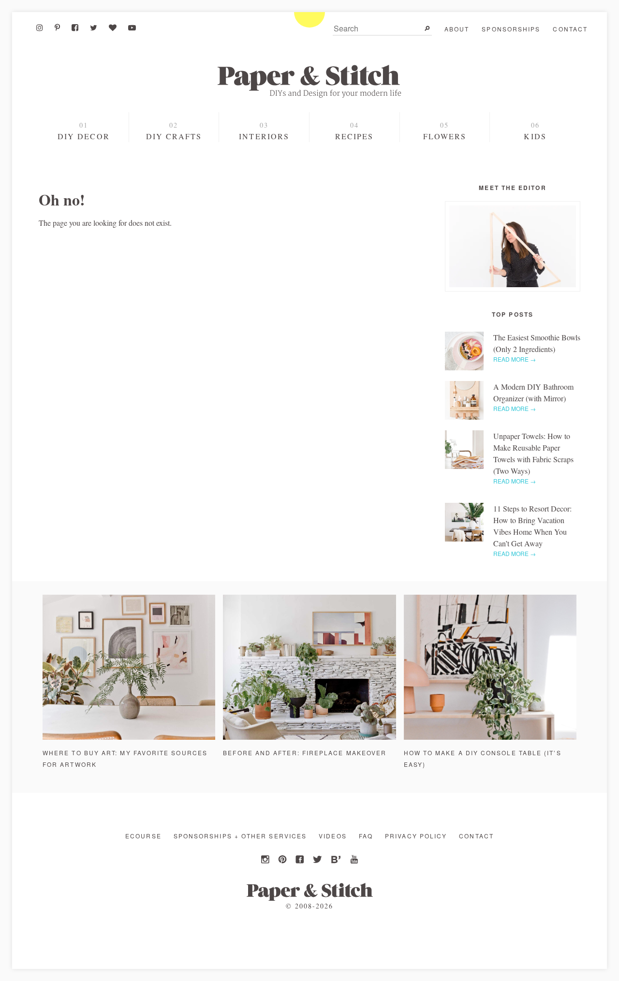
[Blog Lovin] (113, 27)
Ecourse (143, 836)
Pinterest (283, 859)
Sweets (354, 155)
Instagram (266, 859)
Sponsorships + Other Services (240, 836)
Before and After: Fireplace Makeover (304, 752)
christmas (85, 171)
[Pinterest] (57, 27)
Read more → (514, 359)
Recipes (354, 136)
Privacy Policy (416, 836)
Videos (332, 836)
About (456, 29)
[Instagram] (39, 27)
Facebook (301, 859)
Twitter (318, 859)
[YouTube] (132, 27)
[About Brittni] (512, 246)
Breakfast (354, 172)
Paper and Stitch (309, 81)
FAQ (366, 836)
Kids (535, 136)
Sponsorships (511, 29)
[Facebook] (75, 27)
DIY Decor (84, 136)
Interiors (264, 136)
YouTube (353, 859)
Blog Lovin (335, 859)
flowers (445, 136)
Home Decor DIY (173, 155)
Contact (570, 29)
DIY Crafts (174, 136)
